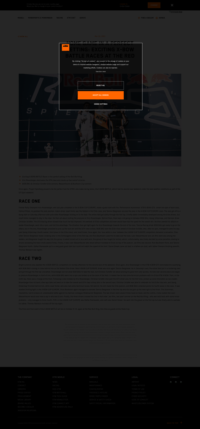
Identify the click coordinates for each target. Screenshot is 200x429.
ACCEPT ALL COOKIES (101, 95)
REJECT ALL (100, 85)
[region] (100, 76)
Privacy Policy (99, 71)
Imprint (104, 71)
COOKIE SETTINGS (101, 104)
